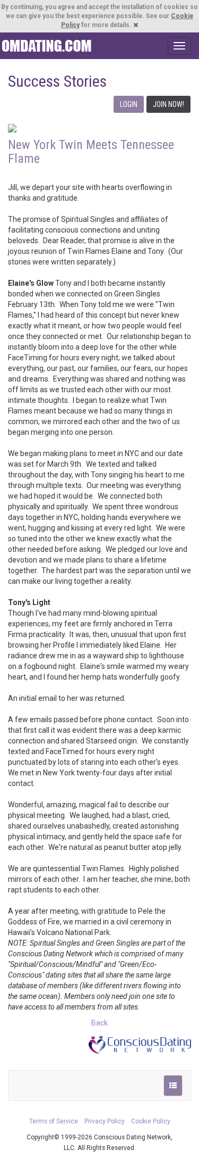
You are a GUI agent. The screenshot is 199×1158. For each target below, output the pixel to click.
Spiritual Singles (46, 45)
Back (99, 1023)
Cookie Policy (150, 1121)
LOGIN (128, 104)
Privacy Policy (104, 1121)
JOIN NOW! (168, 104)
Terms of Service (53, 1121)
